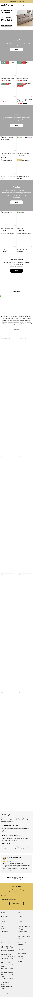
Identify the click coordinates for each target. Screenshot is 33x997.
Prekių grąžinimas (22, 929)
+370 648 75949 (21, 949)
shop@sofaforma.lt (22, 953)
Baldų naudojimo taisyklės (24, 926)
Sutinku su (9, 899)
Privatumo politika (22, 919)
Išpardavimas (4, 931)
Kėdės (2, 929)
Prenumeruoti (16, 903)
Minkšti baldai (4, 916)
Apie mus (20, 916)
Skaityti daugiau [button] (7, 870)
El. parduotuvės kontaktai (24, 936)
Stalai (2, 926)
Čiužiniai (3, 921)
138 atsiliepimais (19, 879)
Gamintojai (20, 924)
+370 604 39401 (21, 948)
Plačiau (16, 49)
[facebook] (18, 961)
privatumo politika (12, 899)
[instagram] (21, 961)
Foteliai (3, 924)
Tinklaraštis (20, 938)
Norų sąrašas (21, 933)
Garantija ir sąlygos (22, 931)
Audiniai (20, 921)
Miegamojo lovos (5, 919)
